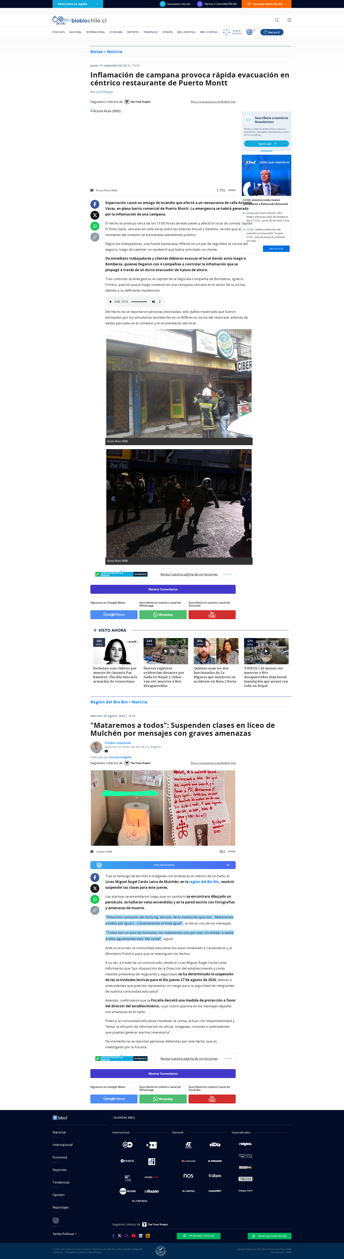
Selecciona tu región (72, 4)
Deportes (133, 32)
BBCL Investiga (186, 32)
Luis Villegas (104, 92)
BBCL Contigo (209, 32)
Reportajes (61, 1207)
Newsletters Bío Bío (179, 4)
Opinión (167, 32)
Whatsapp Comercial (201, 1235)
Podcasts (59, 32)
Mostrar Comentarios (163, 589)
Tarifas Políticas (63, 1234)
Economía (116, 32)
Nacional (75, 32)
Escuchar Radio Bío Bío (268, 4)
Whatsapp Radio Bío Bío (272, 1236)
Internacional (95, 32)
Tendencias (151, 32)
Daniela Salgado (120, 757)
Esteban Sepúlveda (118, 743)
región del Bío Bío (204, 881)
